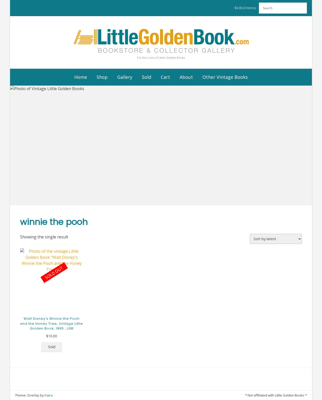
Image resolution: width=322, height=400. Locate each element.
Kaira (49, 395)
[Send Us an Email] (143, 395)
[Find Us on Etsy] (165, 395)
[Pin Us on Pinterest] (179, 395)
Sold (51, 346)
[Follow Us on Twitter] (157, 395)
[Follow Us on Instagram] (172, 395)
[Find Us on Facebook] (150, 395)
